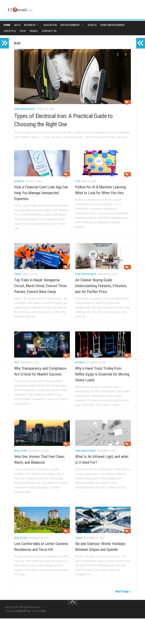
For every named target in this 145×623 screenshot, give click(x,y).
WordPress (25, 611)
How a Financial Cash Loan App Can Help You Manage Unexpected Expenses (41, 193)
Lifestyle (10, 31)
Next (125, 54)
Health (92, 25)
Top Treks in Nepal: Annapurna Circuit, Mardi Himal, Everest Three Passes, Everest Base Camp (40, 286)
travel (33, 31)
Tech (22, 31)
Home (7, 25)
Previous (117, 54)
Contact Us (49, 31)
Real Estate (21, 450)
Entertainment (70, 25)
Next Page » (123, 591)
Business (30, 25)
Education (50, 25)
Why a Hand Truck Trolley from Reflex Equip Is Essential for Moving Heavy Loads (102, 374)
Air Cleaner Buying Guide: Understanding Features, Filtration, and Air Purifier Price (101, 286)
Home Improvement (112, 25)
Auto (17, 25)
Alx (44, 611)
